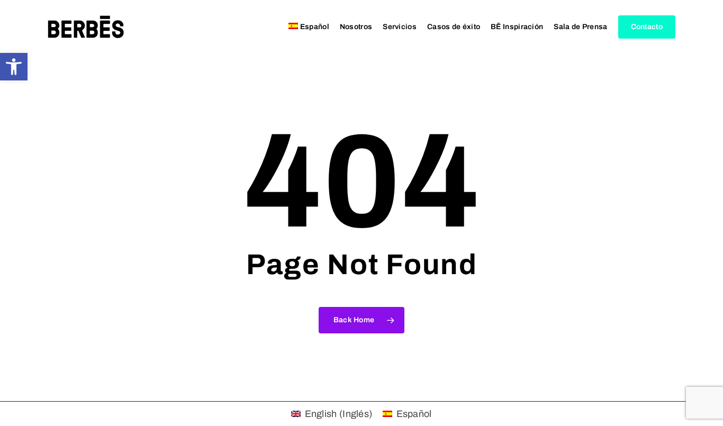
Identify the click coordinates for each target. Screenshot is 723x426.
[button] (14, 66)
